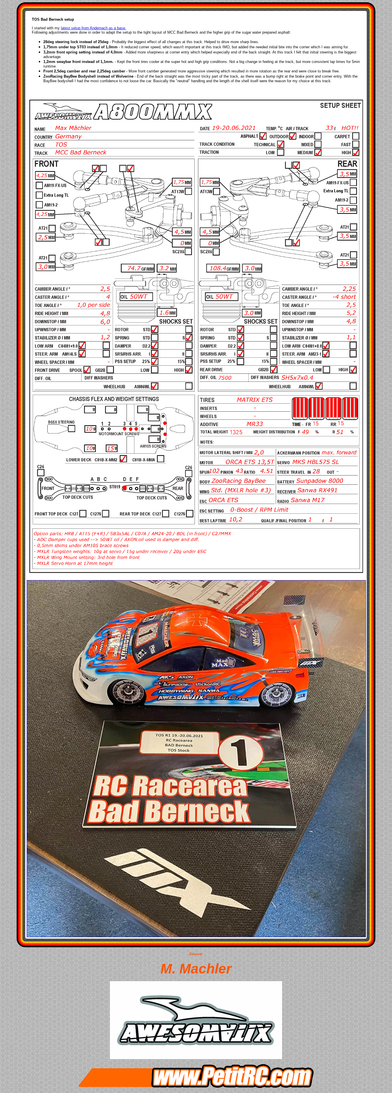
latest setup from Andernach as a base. (93, 28)
